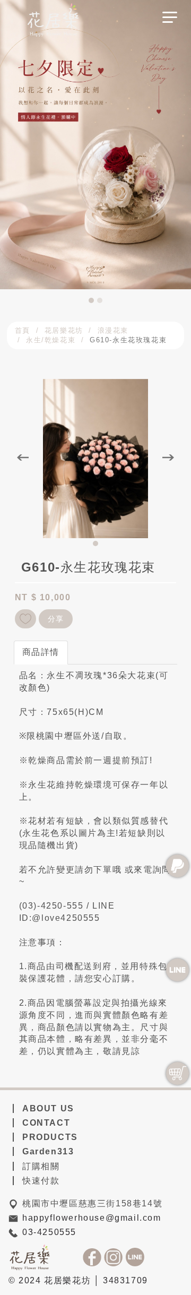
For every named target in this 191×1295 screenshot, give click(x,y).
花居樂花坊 (64, 330)
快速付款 (40, 1180)
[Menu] (169, 21)
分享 (56, 619)
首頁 (22, 330)
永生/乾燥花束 (50, 340)
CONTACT (46, 1122)
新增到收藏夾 (25, 619)
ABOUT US (48, 1108)
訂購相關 (40, 1166)
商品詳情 (40, 652)
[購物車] (177, 1073)
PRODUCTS (50, 1137)
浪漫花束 (113, 330)
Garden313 (48, 1151)
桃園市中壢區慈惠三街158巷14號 (92, 1203)
